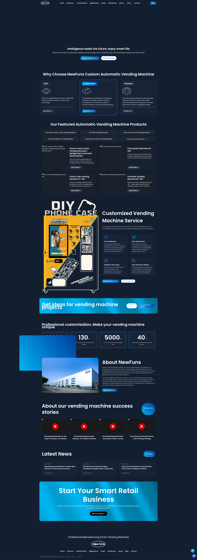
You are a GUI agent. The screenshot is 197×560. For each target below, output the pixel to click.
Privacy (67, 557)
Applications (93, 551)
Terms (72, 557)
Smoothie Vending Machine (98, 132)
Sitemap (62, 557)
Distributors (112, 551)
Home (62, 551)
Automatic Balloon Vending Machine (60, 139)
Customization (81, 551)
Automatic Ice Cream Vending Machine (98, 139)
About (120, 551)
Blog (126, 551)
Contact (134, 551)
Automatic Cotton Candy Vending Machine (60, 132)
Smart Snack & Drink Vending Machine (137, 132)
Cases (103, 551)
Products (70, 551)
